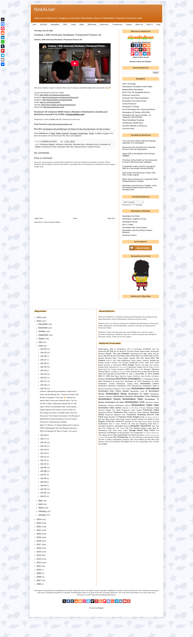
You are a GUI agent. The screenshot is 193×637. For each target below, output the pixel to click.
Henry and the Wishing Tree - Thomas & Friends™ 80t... (60, 394)
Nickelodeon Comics (149, 384)
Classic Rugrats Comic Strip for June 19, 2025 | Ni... (58, 410)
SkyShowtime (103, 424)
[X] (2, 19)
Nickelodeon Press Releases (146, 396)
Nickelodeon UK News (49, 147)
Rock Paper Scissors (123, 419)
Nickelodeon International (64, 144)
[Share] (2, 64)
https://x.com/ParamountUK (50, 102)
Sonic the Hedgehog (139, 424)
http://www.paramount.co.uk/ (53, 107)
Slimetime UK (125, 424)
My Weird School (122, 371)
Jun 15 (43, 446)
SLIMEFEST (119, 421)
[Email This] (65, 141)
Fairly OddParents (123, 360)
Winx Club (155, 439)
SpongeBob (55, 24)
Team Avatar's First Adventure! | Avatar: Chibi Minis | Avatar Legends (138, 174)
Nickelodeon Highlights (47, 144)
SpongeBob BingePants (106, 426)
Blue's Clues (117, 358)
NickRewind (111, 379)
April (40, 504)
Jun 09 (43, 467)
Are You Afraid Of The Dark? (124, 351)
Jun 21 (43, 381)
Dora (34, 24)
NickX (142, 379)
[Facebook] (2, 24)
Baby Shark (148, 354)
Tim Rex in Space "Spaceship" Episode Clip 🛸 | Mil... (59, 403)
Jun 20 (43, 385)
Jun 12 (43, 457)
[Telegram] (2, 55)
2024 (39, 519)
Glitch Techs (149, 362)
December (43, 324)
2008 (39, 577)
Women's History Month (106, 441)
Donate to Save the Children (140, 61)
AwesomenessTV (136, 354)
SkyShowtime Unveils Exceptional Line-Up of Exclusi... (59, 419)
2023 (39, 523)
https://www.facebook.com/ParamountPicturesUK (60, 97)
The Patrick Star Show (136, 435)
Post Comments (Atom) (52, 222)
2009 (39, 573)
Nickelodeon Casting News (127, 384)
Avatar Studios (139, 351)
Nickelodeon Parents (129, 222)
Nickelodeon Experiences (107, 386)
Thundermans (117, 24)
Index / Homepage (129, 84)
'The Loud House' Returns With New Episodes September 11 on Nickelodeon (139, 142)
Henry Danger (128, 365)
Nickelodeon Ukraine (152, 402)
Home (75, 218)
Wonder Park (119, 441)
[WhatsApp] (2, 42)
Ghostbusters (133, 362)
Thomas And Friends (151, 437)
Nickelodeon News (79, 144)
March (41, 508)
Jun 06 (43, 478)
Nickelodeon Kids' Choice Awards (134, 227)
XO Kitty (135, 441)
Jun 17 (43, 439)
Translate (139, 205)
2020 (39, 534)
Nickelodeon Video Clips (65, 147)
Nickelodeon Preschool (123, 396)
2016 (39, 548)
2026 (39, 317)
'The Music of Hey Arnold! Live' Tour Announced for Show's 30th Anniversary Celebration (139, 161)
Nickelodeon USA (134, 402)
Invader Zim (141, 367)
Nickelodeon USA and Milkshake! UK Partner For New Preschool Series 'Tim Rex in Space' (76, 129)
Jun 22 (43, 377)
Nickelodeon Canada (106, 384)
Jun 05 (43, 482)
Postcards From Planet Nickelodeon (135, 98)
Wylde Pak (128, 441)
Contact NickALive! (129, 104)
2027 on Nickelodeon (134, 349)
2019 (39, 537)
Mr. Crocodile (112, 371)
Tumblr (91, 133)
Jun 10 (43, 464)
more (106, 133)
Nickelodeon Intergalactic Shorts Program (117, 389)
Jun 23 (43, 374)
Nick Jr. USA (104, 376)
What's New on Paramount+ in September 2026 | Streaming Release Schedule (140, 180)
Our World (116, 410)
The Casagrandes (136, 433)
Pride (142, 417)
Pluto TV (150, 24)
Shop (158, 24)
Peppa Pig (107, 417)
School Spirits (147, 421)
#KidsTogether (103, 349)
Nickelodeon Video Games (109, 408)
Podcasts (122, 417)
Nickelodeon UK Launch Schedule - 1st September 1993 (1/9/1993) (136, 116)
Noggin (108, 410)
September (43, 335)
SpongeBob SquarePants (140, 426)
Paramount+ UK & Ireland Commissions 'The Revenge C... (60, 416)
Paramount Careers (129, 235)
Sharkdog (156, 421)
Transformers (117, 439)
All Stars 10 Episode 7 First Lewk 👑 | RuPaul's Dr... (58, 397)
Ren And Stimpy (104, 419)
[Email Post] (61, 141)
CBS (137, 358)
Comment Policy (128, 128)
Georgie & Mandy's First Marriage (116, 362)
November (43, 328)
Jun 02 (43, 493)
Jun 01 (43, 496)
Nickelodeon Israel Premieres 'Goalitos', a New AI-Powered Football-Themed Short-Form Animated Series (139, 187)
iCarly (104, 444)
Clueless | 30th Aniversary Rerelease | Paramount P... (59, 391)
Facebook (73, 133)
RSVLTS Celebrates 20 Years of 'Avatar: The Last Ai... (59, 431)
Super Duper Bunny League (118, 430)
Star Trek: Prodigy (105, 428)
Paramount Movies (80, 147)
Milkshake (155, 369)
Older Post (111, 218)
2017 (39, 544)
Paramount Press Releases (139, 412)
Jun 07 (43, 474)
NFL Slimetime (132, 371)
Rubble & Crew (153, 419)
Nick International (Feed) (112, 374)
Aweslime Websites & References (134, 126)
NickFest (148, 376)
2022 (39, 526)
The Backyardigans (123, 433)
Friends (133, 360)
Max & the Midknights (143, 369)
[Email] (2, 60)
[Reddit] (2, 33)
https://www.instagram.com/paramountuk (57, 100)
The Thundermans (120, 437)
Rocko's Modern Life (139, 419)
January (42, 515)
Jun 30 (43, 349)
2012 (39, 562)
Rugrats (129, 24)
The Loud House (120, 435)
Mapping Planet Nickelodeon (132, 89)
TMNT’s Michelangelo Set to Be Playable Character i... (59, 428)
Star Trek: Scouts (118, 428)
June (40, 346)
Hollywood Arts (114, 367)
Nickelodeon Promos (92, 144)
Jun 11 (43, 460)
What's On (139, 24)
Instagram (65, 133)
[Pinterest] (2, 28)
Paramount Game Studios (132, 410)
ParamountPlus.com (75, 114)
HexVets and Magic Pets (143, 365)
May (40, 500)
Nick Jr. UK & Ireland (149, 374)
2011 (39, 566)
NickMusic (155, 376)
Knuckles (120, 369)
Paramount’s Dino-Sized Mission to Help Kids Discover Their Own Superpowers (138, 148)
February (42, 511)
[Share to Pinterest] (74, 141)
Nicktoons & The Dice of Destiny (134, 408)
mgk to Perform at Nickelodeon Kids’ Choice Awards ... (59, 407)
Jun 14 (43, 449)
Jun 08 (43, 471)
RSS (99, 133)
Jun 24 (43, 370)
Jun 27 (43, 360)
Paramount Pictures (93, 147)
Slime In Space (114, 424)
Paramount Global (151, 410)
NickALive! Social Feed (130, 95)
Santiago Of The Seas (133, 421)
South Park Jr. (153, 424)
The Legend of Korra (105, 435)
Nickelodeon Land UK (138, 391)
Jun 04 (43, 485)
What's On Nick (145, 439)
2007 (39, 580)
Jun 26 (43, 363)
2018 (39, 541)
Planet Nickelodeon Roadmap (133, 120)
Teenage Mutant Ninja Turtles (142, 430)
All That (110, 351)
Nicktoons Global (153, 408)
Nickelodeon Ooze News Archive (134, 101)
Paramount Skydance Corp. (115, 415)
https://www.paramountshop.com (60, 124)
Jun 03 (43, 489)
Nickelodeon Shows (109, 399)
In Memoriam (131, 367)
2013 (39, 559)
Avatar (73, 24)
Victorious (126, 439)
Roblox (113, 419)
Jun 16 (43, 442)
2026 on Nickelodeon (118, 349)
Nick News (115, 376)
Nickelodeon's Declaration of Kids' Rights (137, 87)
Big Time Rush (116, 356)
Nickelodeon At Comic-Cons (113, 381)
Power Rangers (133, 417)
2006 (39, 584)
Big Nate (107, 356)
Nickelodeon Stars (132, 399)
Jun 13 (43, 453)
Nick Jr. (125, 374)
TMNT (65, 24)
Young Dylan (143, 441)
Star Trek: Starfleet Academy (136, 428)
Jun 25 (43, 367)
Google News (83, 133)
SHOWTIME (110, 421)
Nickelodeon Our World (130, 216)
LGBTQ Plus (129, 369)
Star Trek (155, 426)
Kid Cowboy (112, 369)
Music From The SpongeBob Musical (135, 92)
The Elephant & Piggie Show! (151, 432)
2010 (39, 570)
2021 (39, 530)
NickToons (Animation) (128, 378)
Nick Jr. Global (127, 225)
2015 (39, 551)
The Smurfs (108, 437)
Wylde (82, 24)
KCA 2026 (43, 24)
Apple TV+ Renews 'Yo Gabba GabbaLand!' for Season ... (60, 425)
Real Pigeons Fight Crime (152, 417)
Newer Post (39, 218)
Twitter (52, 133)
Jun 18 (43, 435)
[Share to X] (70, 141)
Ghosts (141, 362)
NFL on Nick (142, 371)
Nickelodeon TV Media (130, 107)
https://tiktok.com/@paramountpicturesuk (55, 95)
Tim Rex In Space (105, 439)
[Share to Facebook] (72, 141)
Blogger (100, 608)
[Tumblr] (2, 46)
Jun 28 (43, 356)
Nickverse (101, 410)
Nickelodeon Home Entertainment (129, 386)
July (40, 342)
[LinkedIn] (2, 37)
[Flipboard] (2, 51)
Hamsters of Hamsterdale (112, 365)
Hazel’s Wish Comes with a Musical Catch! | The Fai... (59, 400)
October (42, 331)
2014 (39, 555)
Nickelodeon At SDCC (151, 381)
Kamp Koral (102, 369)
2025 (39, 321)
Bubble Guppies (129, 358)
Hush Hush (123, 367)
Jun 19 (43, 388)
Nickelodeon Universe (106, 405)
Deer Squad (145, 358)
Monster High (103, 371)
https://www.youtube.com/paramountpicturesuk (58, 105)
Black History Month (128, 356)
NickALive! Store (139, 376)
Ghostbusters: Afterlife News (132, 123)
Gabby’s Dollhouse (142, 360)
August (41, 338)
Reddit (58, 133)
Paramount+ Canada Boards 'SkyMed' (53, 422)
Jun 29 (43, 352)
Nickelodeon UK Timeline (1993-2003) (136, 112)
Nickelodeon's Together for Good (134, 219)
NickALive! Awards (126, 376)
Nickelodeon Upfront (122, 405)
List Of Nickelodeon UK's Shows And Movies (138, 109)
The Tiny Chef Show (136, 437)
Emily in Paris (111, 360)
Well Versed (92, 24)
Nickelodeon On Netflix (138, 394)
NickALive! (44, 9)
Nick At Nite (151, 371)
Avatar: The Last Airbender (117, 354)
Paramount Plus (121, 412)
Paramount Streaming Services (140, 415)
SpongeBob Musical (122, 426)
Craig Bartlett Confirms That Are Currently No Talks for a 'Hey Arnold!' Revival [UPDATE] (138, 167)
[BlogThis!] (67, 141)
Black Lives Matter (142, 356)
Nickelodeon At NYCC (133, 381)
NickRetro (101, 379)
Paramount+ (104, 24)
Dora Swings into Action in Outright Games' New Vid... (59, 413)
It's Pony (149, 367)
